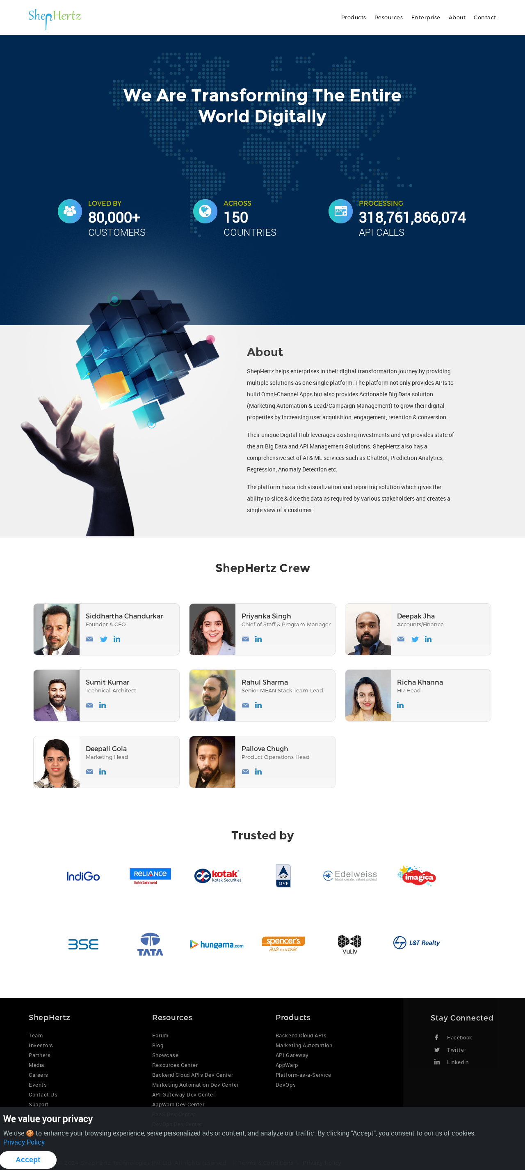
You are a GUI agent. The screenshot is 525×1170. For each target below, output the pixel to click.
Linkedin (457, 1062)
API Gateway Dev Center (183, 1094)
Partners (39, 1055)
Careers (38, 1074)
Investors (41, 1045)
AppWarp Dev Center (178, 1104)
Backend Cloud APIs (301, 1035)
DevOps (286, 1084)
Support (39, 1104)
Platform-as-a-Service (303, 1074)
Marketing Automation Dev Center (195, 1084)
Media (36, 1065)
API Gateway (292, 1055)
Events (38, 1084)
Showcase (165, 1055)
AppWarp (287, 1065)
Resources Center (175, 1065)
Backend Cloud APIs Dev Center (192, 1074)
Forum (160, 1035)
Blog (157, 1045)
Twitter (456, 1049)
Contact (485, 17)
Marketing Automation (304, 1045)
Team (36, 1035)
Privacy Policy (24, 1142)
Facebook (459, 1037)
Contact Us (43, 1094)
